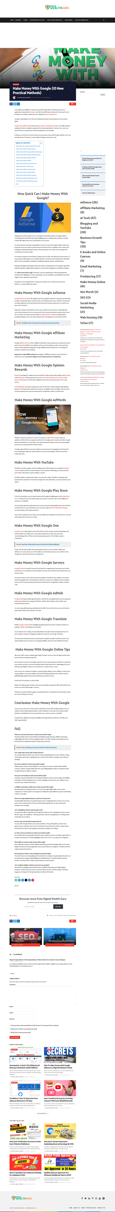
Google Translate (24, 625)
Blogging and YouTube (37, 20)
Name (12, 1006)
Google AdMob (19, 599)
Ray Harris (83, 345)
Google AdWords (50, 438)
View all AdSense (41, 1113)
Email (12, 1013)
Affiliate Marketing (81, 20)
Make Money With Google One (24, 166)
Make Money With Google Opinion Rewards (28, 155)
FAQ (17, 184)
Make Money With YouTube (23, 160)
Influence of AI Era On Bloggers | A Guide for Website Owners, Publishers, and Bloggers (90, 332)
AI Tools (85, 218)
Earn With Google (59, 915)
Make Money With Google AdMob (25, 172)
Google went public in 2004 (23, 126)
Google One (18, 531)
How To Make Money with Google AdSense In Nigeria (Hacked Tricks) (58, 1066)
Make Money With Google (70, 915)
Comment (12, 984)
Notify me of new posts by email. (21, 1032)
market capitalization (47, 126)
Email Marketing (90, 266)
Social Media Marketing (54, 20)
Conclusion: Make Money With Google (26, 181)
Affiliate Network (24, 343)
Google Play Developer (61, 508)
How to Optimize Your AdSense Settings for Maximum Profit (25, 1173)
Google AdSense (20, 298)
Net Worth (87, 292)
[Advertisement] (57, 35)
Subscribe (58, 906)
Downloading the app (21, 387)
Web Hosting (88, 317)
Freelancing (68, 20)
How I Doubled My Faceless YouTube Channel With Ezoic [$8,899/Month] (58, 1099)
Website (12, 1019)
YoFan (84, 323)
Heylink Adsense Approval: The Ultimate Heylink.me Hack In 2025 (57, 1173)
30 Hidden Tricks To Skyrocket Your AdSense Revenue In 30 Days (24, 1099)
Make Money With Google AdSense (26, 149)
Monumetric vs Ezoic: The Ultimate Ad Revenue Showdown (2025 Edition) (25, 1066)
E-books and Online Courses (92, 254)
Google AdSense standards (48, 314)
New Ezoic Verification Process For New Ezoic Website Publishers (25, 1142)
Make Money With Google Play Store (26, 163)
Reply (12, 973)
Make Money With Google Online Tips (26, 178)
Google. (32, 112)
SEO (82, 297)
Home (12, 20)
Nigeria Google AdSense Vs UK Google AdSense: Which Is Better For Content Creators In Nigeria (37, 960)
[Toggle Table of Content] (40, 143)
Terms (83, 1208)
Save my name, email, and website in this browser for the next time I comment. (35, 1025)
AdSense (18, 20)
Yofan (25, 20)
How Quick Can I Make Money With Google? (28, 146)
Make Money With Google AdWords (26, 158)
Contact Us (101, 1208)
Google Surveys (19, 568)
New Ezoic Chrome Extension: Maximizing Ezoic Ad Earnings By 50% (59, 1142)
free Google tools (51, 114)
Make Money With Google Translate (26, 175)
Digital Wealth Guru (24, 97)
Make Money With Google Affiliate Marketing (29, 152)
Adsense (52, 915)
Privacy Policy (91, 1208)
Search (82, 92)
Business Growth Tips (91, 240)
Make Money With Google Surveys (25, 169)
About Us (76, 1208)
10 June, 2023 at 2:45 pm (17, 961)
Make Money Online (92, 282)
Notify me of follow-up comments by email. (24, 1029)
